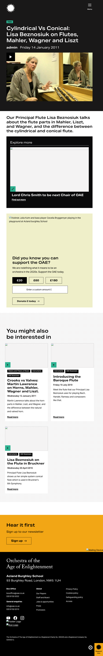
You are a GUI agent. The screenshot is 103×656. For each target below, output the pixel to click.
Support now (98, 652)
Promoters (40, 610)
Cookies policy (72, 593)
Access (69, 601)
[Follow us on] (8, 618)
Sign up (17, 541)
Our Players (41, 593)
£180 (54, 280)
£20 (19, 280)
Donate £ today (26, 301)
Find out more (19, 199)
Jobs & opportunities (45, 601)
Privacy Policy (72, 589)
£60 (36, 280)
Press (38, 606)
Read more (12, 417)
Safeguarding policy (74, 597)
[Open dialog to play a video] (49, 77)
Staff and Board (42, 597)
